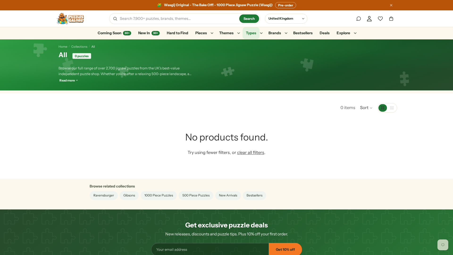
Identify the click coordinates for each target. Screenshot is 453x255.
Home (63, 46)
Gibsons (129, 195)
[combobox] (177, 18)
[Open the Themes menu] (238, 33)
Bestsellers (303, 33)
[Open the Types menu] (261, 33)
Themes (226, 33)
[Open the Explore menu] (355, 33)
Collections (79, 46)
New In (148, 33)
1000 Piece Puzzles (158, 195)
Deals (325, 33)
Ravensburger (103, 195)
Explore (343, 33)
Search (249, 19)
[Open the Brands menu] (285, 33)
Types (251, 33)
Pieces (201, 33)
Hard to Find (177, 33)
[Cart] (391, 18)
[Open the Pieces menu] (211, 33)
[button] (366, 108)
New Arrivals (228, 195)
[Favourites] (380, 18)
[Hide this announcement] (391, 5)
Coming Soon (114, 33)
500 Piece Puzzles (196, 195)
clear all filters (250, 152)
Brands (274, 33)
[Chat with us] (358, 18)
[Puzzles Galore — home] (70, 19)
